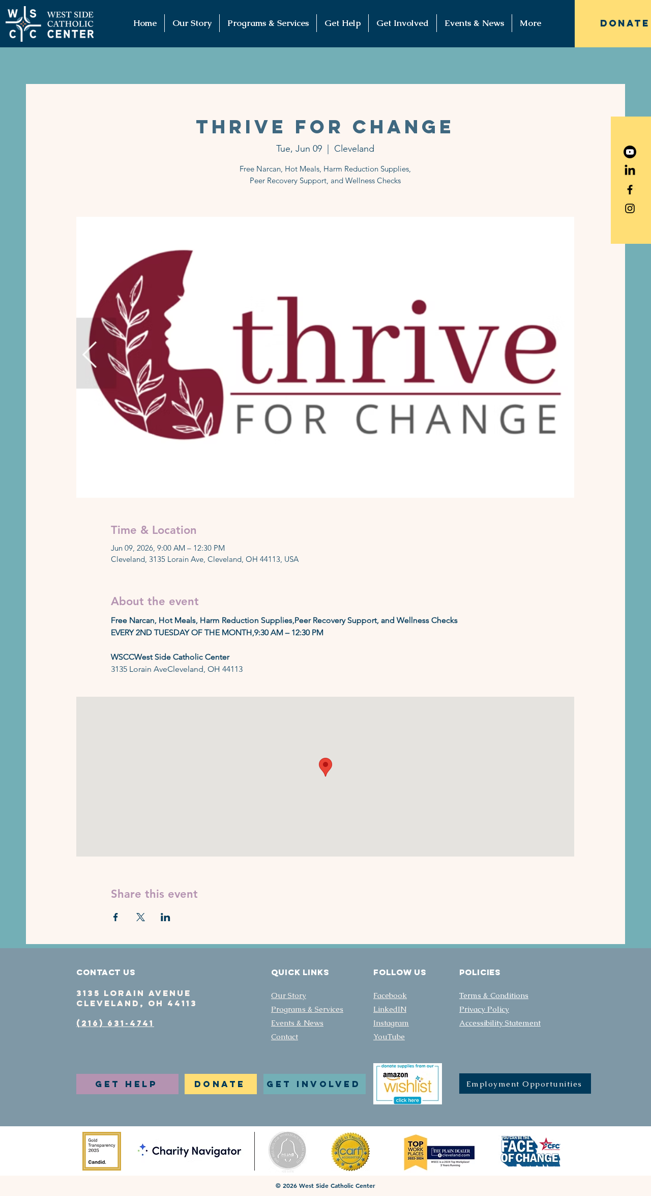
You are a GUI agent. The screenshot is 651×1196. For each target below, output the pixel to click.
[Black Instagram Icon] (630, 208)
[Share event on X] (140, 917)
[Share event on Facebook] (116, 917)
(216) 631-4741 (115, 1023)
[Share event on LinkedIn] (165, 917)
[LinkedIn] (630, 170)
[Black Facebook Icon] (630, 189)
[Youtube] (630, 152)
